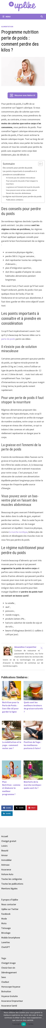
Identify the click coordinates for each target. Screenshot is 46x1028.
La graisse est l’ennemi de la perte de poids (23, 187)
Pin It (33, 808)
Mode (4, 918)
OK (23, 1024)
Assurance (6, 869)
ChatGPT (5, 947)
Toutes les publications (12, 883)
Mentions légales (9, 888)
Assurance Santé (9, 1005)
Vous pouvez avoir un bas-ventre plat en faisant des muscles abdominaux (21, 191)
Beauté (4, 850)
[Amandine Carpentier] (8, 650)
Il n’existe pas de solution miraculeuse (20, 178)
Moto (4, 923)
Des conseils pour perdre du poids (17, 167)
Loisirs (4, 845)
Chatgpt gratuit (8, 841)
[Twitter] (41, 647)
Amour (4, 855)
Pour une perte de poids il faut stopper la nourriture (22, 182)
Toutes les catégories (11, 878)
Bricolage (5, 932)
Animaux (5, 864)
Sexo (3, 977)
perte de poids (8, 338)
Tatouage (6, 928)
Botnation (6, 991)
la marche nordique (18, 531)
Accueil (4, 836)
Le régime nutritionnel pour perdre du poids (22, 196)
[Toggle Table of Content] (39, 164)
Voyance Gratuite (9, 996)
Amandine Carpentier (25, 646)
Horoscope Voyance (10, 986)
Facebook (5, 913)
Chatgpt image (8, 962)
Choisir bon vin (8, 967)
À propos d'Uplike (9, 899)
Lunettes (5, 942)
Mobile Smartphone (10, 937)
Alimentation (7, 26)
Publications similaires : (15, 200)
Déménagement (9, 972)
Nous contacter (8, 904)
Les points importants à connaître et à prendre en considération (20, 173)
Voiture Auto (7, 874)
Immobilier (6, 860)
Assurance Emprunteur (12, 1000)
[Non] (43, 1018)
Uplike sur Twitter (9, 909)
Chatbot (5, 981)
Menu (8, 16)
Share (8, 808)
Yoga (3, 958)
